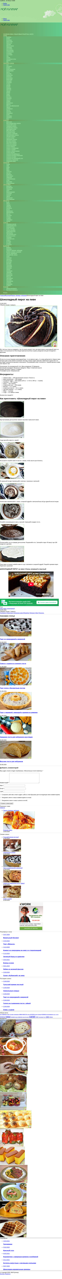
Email (2, 788)
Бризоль (8, 76)
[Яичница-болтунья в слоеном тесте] (13, 1218)
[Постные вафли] (13, 1237)
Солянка (9, 53)
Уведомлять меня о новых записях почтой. (15, 800)
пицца (16, 1017)
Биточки (8, 73)
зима (20, 1014)
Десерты (6, 200)
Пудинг (8, 216)
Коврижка (9, 284)
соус (37, 1017)
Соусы (5, 222)
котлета (32, 1014)
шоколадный (11, 608)
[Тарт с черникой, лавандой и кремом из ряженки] (15, 709)
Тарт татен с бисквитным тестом (12, 688)
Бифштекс (9, 75)
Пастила (9, 215)
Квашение (9, 197)
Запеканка (9, 278)
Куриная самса (7, 830)
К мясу (8, 240)
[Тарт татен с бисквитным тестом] (15, 685)
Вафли (8, 247)
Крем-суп (9, 43)
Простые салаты (11, 143)
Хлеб (8, 256)
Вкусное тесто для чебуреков (11, 761)
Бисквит (8, 263)
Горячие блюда (8, 63)
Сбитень (9, 171)
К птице (8, 241)
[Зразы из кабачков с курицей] (13, 1091)
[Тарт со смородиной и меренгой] (15, 636)
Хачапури (9, 271)
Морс (8, 170)
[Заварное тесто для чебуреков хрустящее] (15, 734)
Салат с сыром (10, 149)
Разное (5, 287)
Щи (7, 62)
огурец (57, 1014)
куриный (40, 1014)
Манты (8, 104)
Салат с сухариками (12, 148)
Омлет (8, 107)
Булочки (8, 262)
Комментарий (4, 782)
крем (36, 1014)
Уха (7, 56)
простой (24, 1017)
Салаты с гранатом (12, 159)
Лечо (7, 190)
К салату (9, 244)
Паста (8, 110)
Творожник (9, 281)
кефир (28, 1014)
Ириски (8, 206)
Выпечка (6, 246)
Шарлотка (9, 275)
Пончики (9, 279)
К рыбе (8, 243)
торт (47, 1017)
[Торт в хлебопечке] (15, 1036)
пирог (5, 608)
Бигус (8, 72)
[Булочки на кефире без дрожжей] (15, 1127)
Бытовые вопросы (12, 290)
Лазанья (8, 98)
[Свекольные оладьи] (12, 851)
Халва (8, 221)
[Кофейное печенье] (14, 1073)
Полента (9, 117)
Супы (5, 35)
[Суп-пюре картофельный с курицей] (13, 1200)
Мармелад (9, 211)
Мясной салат (10, 130)
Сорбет (8, 218)
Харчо (8, 57)
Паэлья (8, 111)
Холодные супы (11, 59)
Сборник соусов (11, 224)
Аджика (8, 195)
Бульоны (9, 40)
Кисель (8, 173)
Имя (1, 785)
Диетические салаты (12, 135)
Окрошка (9, 47)
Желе (8, 203)
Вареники (9, 79)
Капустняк (9, 41)
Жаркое (8, 88)
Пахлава (9, 265)
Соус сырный (10, 228)
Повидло (9, 189)
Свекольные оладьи (9, 852)
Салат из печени (11, 145)
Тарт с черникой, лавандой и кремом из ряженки (19, 712)
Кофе (8, 167)
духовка (12, 1014)
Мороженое (9, 212)
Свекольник (10, 51)
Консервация (10, 199)
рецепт (27, 1017)
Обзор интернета (11, 288)
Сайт (1, 791)
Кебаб (8, 95)
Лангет (8, 100)
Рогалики (9, 260)
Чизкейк (8, 272)
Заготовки (6, 184)
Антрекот (9, 66)
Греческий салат (11, 124)
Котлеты (8, 97)
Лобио (8, 101)
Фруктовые (9, 176)
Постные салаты (11, 142)
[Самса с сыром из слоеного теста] (15, 660)
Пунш (8, 164)
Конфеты (9, 208)
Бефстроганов (10, 69)
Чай (7, 165)
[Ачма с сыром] (12, 897)
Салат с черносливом (12, 151)
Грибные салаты (11, 126)
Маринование (10, 192)
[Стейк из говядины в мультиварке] (14, 1182)
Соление (9, 193)
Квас (7, 168)
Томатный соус (11, 231)
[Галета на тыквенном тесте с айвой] (12, 882)
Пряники (9, 268)
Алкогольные (10, 183)
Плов (8, 114)
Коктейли (9, 181)
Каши (8, 94)
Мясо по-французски (12, 105)
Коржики (9, 249)
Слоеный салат (11, 161)
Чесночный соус (11, 234)
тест (45, 1017)
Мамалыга (9, 103)
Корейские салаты (11, 127)
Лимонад (9, 177)
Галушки (9, 81)
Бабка (8, 67)
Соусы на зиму (10, 230)
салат (32, 1016)
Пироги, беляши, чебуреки (14, 250)
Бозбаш (8, 37)
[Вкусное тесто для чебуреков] (15, 758)
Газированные (10, 178)
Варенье (9, 186)
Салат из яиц (10, 138)
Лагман (8, 44)
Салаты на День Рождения (14, 155)
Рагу (7, 119)
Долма (8, 85)
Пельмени (9, 113)
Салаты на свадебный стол (14, 158)
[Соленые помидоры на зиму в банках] (12, 1146)
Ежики (8, 86)
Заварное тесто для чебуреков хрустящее (16, 737)
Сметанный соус (11, 225)
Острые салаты (11, 140)
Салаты (5, 120)
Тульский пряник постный (11, 837)
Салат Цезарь (10, 152)
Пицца (8, 269)
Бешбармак (9, 70)
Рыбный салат (10, 132)
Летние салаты (10, 136)
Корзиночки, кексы (11, 254)
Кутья (8, 209)
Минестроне (10, 46)
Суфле (8, 285)
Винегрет (9, 122)
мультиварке (49, 1014)
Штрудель (9, 273)
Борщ (8, 38)
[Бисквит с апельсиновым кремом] (12, 1164)
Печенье (9, 257)
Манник (8, 276)
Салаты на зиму (11, 157)
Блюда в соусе (10, 235)
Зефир (8, 205)
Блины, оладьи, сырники (13, 252)
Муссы (8, 214)
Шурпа (8, 60)
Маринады (9, 233)
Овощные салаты (11, 139)
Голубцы (9, 82)
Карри (8, 92)
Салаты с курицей (11, 133)
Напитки (6, 162)
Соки (7, 180)
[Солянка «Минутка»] (13, 1055)
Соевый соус (10, 227)
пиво (1, 608)
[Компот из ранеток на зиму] (13, 1109)
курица (44, 1014)
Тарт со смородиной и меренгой (12, 639)
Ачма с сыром (7, 898)
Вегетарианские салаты (13, 123)
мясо (54, 1014)
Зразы (8, 91)
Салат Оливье (10, 146)
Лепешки (9, 266)
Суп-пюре (9, 54)
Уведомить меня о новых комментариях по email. (16, 797)
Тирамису (9, 219)
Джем (8, 196)
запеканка (16, 1014)
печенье (2, 1017)
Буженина (9, 78)
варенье (4, 1014)
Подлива (9, 116)
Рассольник (9, 50)
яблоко (51, 1017)
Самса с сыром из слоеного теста (13, 663)
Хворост (8, 259)
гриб (8, 1014)
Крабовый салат (11, 129)
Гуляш (8, 84)
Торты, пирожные (11, 253)
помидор (20, 1017)
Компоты (9, 174)
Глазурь (8, 282)
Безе (7, 202)
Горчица (8, 237)
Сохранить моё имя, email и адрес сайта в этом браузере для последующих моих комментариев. (31, 794)
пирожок (13, 1017)
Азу (7, 65)
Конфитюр (9, 187)
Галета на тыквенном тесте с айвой (13, 883)
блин (1, 1014)
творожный (41, 1017)
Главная (2, 295)
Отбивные (9, 108)
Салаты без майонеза (13, 154)
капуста (24, 1014)
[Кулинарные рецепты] (9, 16)
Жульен (8, 89)
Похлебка (9, 48)
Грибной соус (10, 238)
